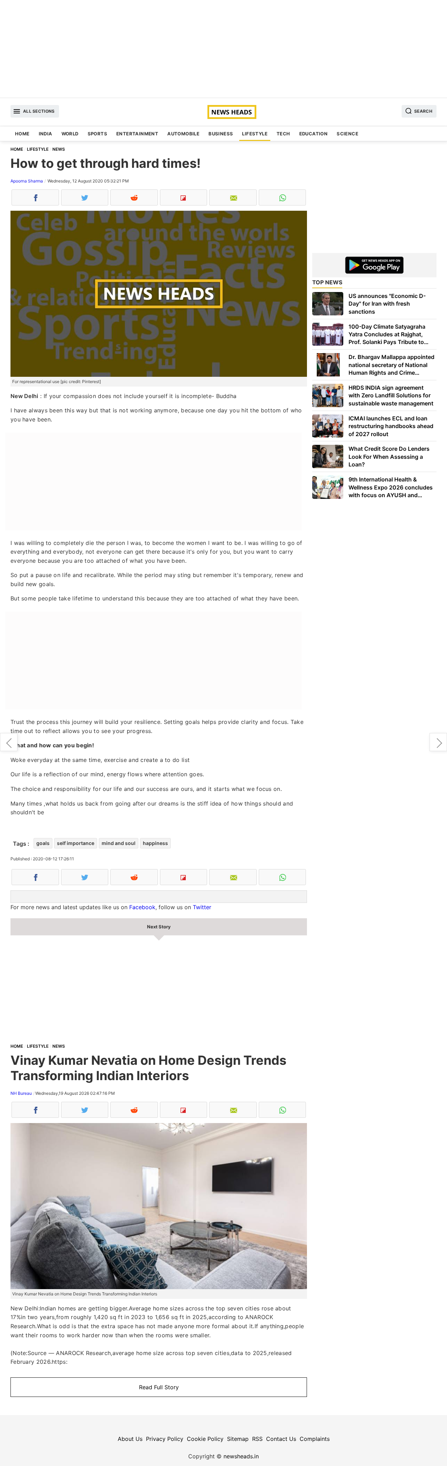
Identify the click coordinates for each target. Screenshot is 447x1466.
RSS (257, 1438)
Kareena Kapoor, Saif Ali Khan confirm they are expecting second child (8, 742)
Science (347, 133)
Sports (97, 133)
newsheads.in (241, 1456)
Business (220, 133)
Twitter (202, 907)
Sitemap (238, 1438)
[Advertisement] (223, 49)
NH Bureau (21, 1093)
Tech (283, 133)
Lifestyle (255, 133)
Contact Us (281, 1438)
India (45, 133)
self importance (75, 843)
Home (22, 133)
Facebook (142, 907)
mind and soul (118, 843)
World (70, 133)
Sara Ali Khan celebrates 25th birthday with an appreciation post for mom (438, 742)
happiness (155, 843)
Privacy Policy (164, 1438)
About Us (130, 1438)
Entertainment (137, 133)
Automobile (183, 133)
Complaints (315, 1438)
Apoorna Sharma (26, 181)
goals (43, 843)
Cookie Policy (205, 1438)
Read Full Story (159, 1387)
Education (313, 133)
